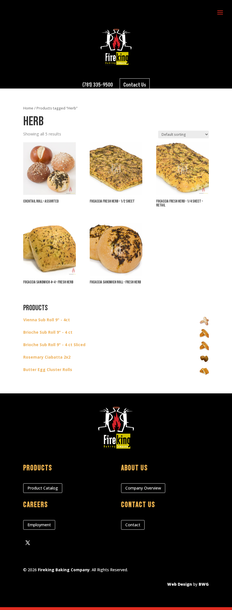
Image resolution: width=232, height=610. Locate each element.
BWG (204, 584)
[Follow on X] (27, 542)
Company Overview (143, 488)
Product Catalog (42, 488)
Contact (132, 524)
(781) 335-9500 (97, 85)
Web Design (179, 584)
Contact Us (134, 85)
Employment (39, 524)
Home (28, 108)
